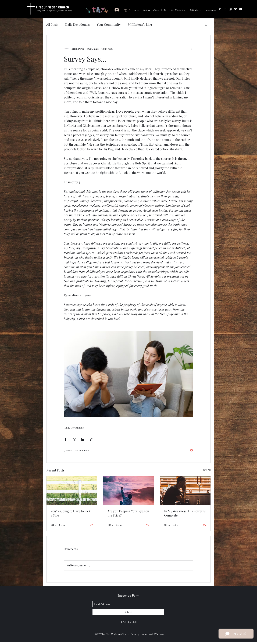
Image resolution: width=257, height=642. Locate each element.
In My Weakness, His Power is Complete (185, 513)
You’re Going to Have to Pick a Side (71, 513)
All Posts (52, 24)
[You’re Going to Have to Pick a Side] (72, 490)
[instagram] (230, 9)
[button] (206, 24)
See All (207, 469)
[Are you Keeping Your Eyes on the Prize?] (128, 490)
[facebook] (225, 9)
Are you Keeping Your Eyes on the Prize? (128, 513)
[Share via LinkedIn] (82, 439)
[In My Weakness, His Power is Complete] (185, 490)
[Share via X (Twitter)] (74, 439)
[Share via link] (91, 439)
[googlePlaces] (220, 9)
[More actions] (191, 48)
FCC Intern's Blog (140, 24)
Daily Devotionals (77, 24)
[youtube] (240, 9)
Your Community (109, 24)
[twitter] (235, 9)
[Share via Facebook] (65, 439)
